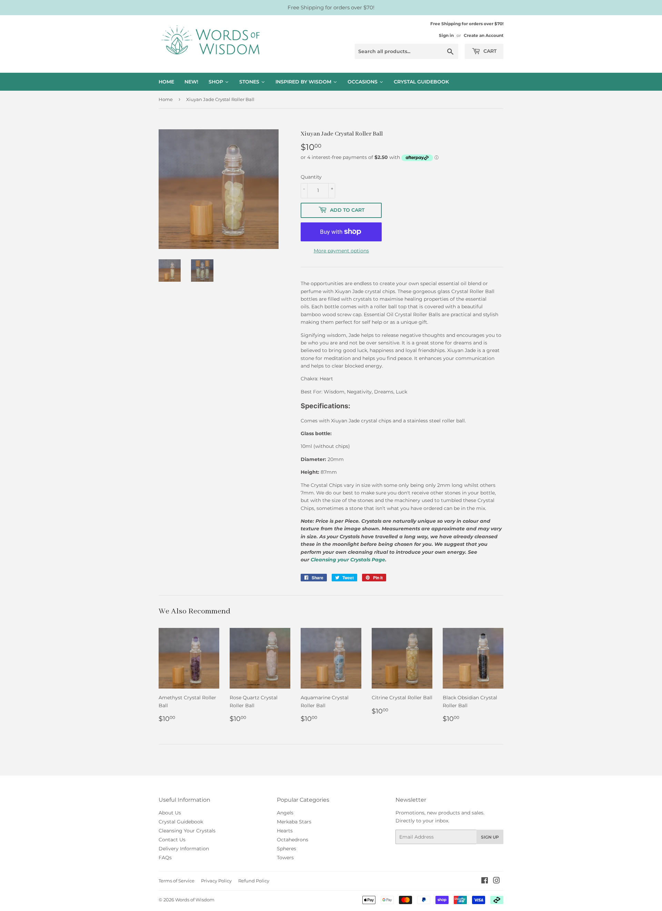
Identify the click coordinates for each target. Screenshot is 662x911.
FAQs (165, 857)
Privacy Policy (216, 880)
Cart (489, 51)
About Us (170, 813)
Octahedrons (292, 840)
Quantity (311, 177)
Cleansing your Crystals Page (348, 560)
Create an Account (483, 35)
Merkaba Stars (294, 822)
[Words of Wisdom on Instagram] (496, 881)
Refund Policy (253, 880)
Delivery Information (184, 848)
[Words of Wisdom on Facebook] (484, 881)
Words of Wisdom (194, 899)
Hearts (285, 831)
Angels (285, 813)
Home (166, 99)
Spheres (286, 848)
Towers (285, 857)
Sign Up (490, 837)
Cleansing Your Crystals (187, 831)
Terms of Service (176, 880)
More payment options (341, 251)
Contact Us (172, 840)
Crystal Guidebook (181, 822)
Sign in (446, 35)
